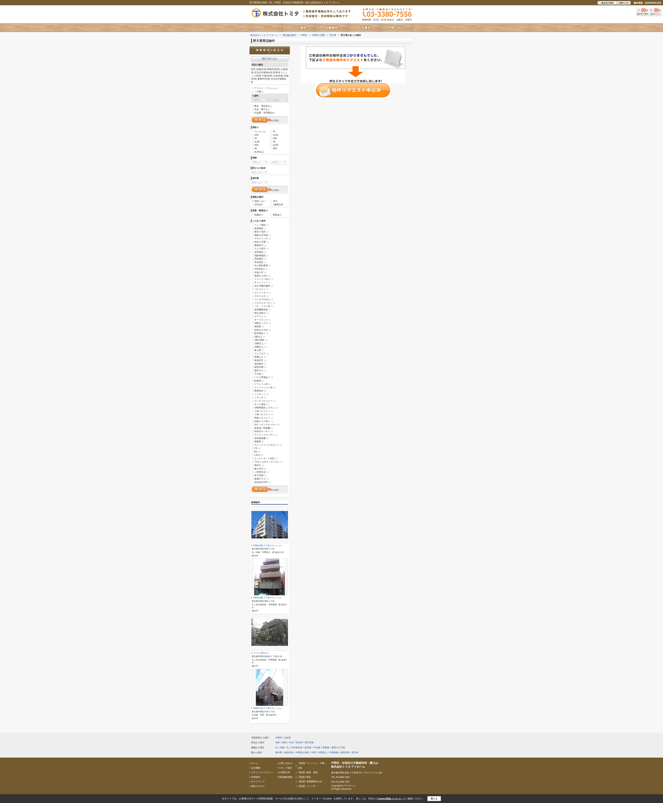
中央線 (317, 747)
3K (274, 141)
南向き (259, 465)
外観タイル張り (263, 421)
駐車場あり (261, 333)
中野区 (278, 737)
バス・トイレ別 (263, 306)
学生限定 (260, 262)
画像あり (258, 214)
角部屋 (259, 326)
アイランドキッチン (265, 434)
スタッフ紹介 (285, 768)
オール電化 (261, 404)
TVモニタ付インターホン (268, 462)
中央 (291, 742)
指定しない (260, 201)
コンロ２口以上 (263, 299)
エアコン (260, 316)
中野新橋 (333, 752)
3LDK (275, 145)
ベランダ (260, 397)
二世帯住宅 (261, 472)
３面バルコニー (263, 414)
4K (255, 148)
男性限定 (260, 258)
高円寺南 (309, 742)
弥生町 (299, 742)
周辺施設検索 (285, 777)
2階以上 (259, 336)
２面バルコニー (263, 411)
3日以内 (258, 204)
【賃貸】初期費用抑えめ (309, 781)
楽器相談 (260, 228)
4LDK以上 (259, 152)
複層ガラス (261, 478)
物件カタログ (258, 786)
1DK (256, 135)
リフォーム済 (262, 384)
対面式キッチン (263, 431)
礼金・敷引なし (262, 109)
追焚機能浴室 (262, 309)
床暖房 (259, 441)
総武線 (308, 747)
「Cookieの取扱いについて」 (389, 798)
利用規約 (255, 777)
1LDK (275, 135)
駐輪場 (259, 380)
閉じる (434, 798)
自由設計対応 (262, 482)
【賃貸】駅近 (304, 777)
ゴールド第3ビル (261, 653)
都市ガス (260, 370)
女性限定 (260, 252)
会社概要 (255, 768)
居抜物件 (260, 363)
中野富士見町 (302, 752)
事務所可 (260, 245)
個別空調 (260, 367)
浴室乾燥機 (261, 438)
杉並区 (287, 737)
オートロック (262, 319)
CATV (258, 455)
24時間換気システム (266, 407)
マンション (272, 88)
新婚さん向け (262, 275)
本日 (275, 201)
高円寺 (355, 752)
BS (257, 451)
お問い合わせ (285, 763)
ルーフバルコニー (264, 401)
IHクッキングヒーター (267, 424)
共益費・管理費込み (264, 112)
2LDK (257, 141)
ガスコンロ (261, 296)
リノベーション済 (264, 387)
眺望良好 (260, 390)
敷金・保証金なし (263, 106)
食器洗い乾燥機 (263, 428)
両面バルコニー (263, 418)
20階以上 (260, 347)
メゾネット (261, 394)
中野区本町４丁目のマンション (267, 545)
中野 (313, 752)
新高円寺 (344, 752)
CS (257, 448)
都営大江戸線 (338, 747)
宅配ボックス (262, 323)
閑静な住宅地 (262, 235)
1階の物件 (260, 340)
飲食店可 (260, 360)
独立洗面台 (261, 313)
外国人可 (260, 272)
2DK (275, 138)
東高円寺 (288, 752)
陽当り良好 (261, 231)
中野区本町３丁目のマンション (267, 597)
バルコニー (261, 289)
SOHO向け (261, 269)
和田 (284, 742)
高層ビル (260, 357)
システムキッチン (264, 303)
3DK (256, 145)
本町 (277, 742)
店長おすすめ (262, 330)
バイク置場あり (263, 377)
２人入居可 (261, 248)
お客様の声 (284, 772)
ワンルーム (260, 131)
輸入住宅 (260, 468)
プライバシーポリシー (262, 772)
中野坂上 (322, 752)
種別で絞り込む (270, 58)
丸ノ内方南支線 (294, 747)
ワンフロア (261, 353)
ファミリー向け (263, 279)
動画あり (277, 214)
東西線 (326, 747)
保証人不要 (261, 242)
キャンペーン (262, 282)
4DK (275, 148)
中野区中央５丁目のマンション (267, 708)
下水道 (259, 373)
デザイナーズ (262, 238)
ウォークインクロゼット (268, 445)
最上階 (259, 350)
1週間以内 (278, 204)
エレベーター (262, 292)
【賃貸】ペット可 (306, 786)
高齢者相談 (261, 255)
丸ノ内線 (279, 747)
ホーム (254, 763)
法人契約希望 (262, 265)
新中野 (278, 752)
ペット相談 (261, 225)
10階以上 (260, 343)
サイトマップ (258, 781)
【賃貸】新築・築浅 (307, 772)
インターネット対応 (265, 458)
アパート (258, 88)
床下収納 (260, 475)
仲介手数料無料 (263, 286)
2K (255, 138)
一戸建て (258, 91)
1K (274, 131)
